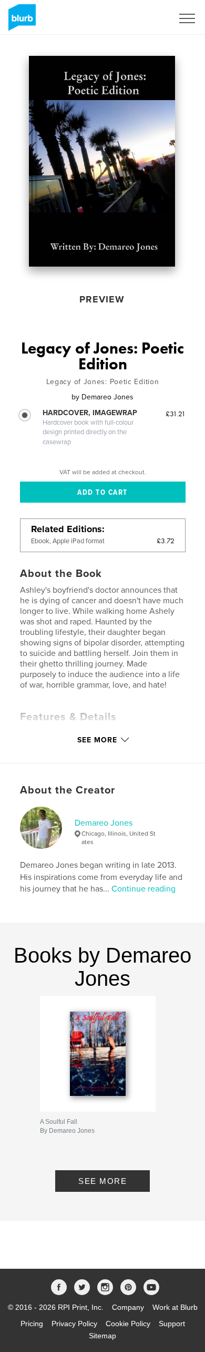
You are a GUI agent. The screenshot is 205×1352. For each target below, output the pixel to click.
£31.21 (176, 413)
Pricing (31, 1323)
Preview (102, 299)
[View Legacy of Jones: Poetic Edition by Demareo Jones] (102, 161)
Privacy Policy (74, 1323)
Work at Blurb (175, 1307)
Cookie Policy (128, 1323)
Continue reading (143, 889)
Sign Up (146, 18)
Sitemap (102, 1335)
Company (128, 1307)
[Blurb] (20, 21)
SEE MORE (102, 1181)
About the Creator (67, 790)
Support (172, 1323)
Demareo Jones (103, 823)
